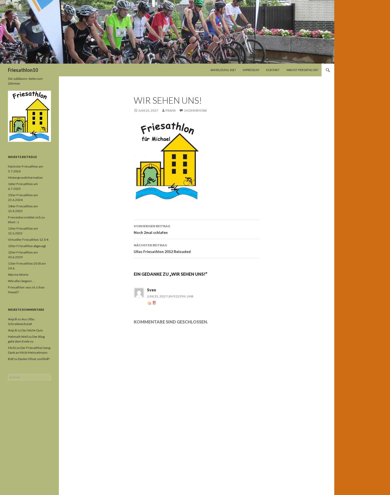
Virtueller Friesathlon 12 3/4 (28, 240)
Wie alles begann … (21, 281)
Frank (171, 110)
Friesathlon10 (23, 70)
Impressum (251, 70)
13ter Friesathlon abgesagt (27, 246)
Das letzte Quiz (32, 330)
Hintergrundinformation (25, 177)
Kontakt (273, 70)
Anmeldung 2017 (223, 70)
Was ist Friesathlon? (302, 70)
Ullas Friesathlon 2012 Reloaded (162, 248)
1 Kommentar (195, 110)
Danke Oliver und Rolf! (34, 359)
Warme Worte (18, 275)
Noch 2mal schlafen (152, 229)
